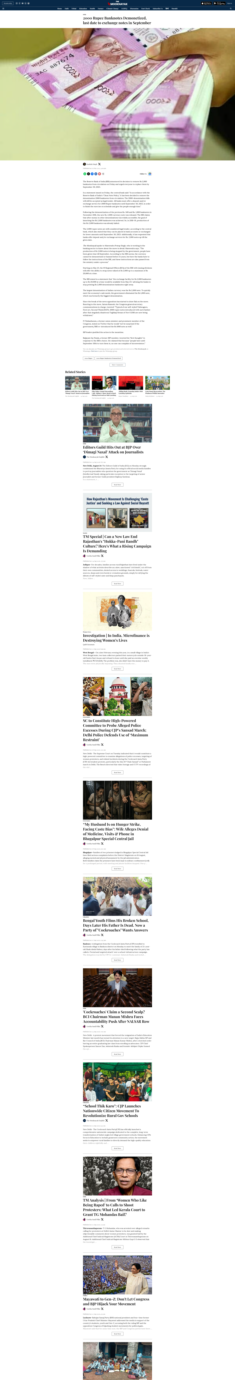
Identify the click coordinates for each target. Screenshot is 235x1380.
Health (92, 8)
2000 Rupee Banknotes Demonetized (108, 358)
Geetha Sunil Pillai (93, 556)
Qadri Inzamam (88, 644)
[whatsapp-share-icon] (84, 175)
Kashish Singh (92, 164)
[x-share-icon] (88, 175)
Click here (94, 351)
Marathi (174, 8)
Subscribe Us (158, 8)
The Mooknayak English (95, 457)
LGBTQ (124, 8)
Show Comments (117, 365)
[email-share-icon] (99, 175)
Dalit (67, 8)
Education (83, 8)
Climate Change (112, 8)
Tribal (74, 8)
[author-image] (84, 164)
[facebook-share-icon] (92, 175)
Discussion (134, 8)
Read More (117, 485)
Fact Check (145, 8)
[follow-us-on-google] (150, 174)
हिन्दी (167, 8)
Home (59, 8)
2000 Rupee (88, 358)
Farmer (100, 8)
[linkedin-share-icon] (95, 175)
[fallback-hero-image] (77, 383)
